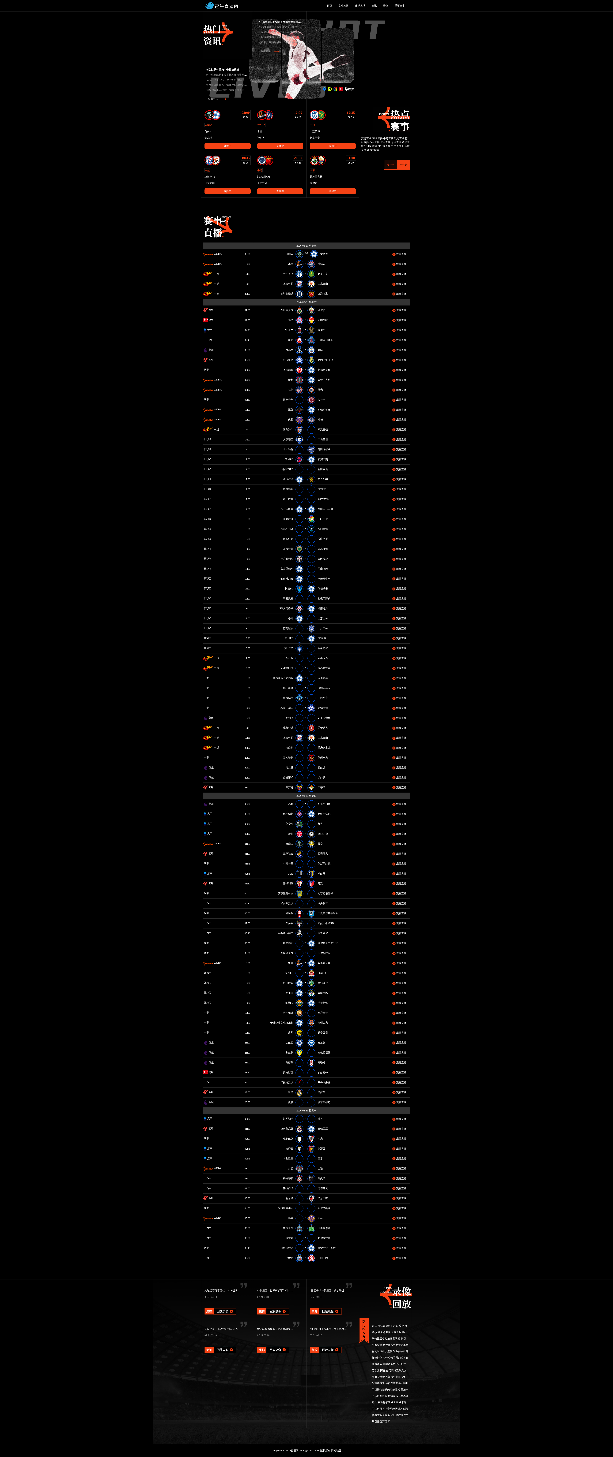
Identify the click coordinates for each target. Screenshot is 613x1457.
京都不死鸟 (286, 529)
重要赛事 (400, 5)
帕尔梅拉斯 (324, 1238)
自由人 (289, 254)
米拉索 (289, 1238)
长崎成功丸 (286, 489)
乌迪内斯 (323, 833)
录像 (385, 5)
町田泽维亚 (324, 449)
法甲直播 (385, 142)
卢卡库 (402, 1402)
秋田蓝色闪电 (325, 509)
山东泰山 (323, 283)
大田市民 (323, 992)
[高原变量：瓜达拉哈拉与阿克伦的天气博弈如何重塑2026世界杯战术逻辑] (220, 1345)
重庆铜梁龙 (324, 747)
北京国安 (323, 273)
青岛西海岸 (324, 668)
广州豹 (289, 1032)
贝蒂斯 (321, 787)
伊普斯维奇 (324, 1102)
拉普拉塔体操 (325, 893)
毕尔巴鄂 (323, 1198)
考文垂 (289, 767)
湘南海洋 (323, 608)
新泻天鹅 (323, 459)
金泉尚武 (323, 648)
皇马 (290, 1092)
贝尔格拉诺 (324, 953)
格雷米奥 (288, 1228)
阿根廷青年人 (285, 1208)
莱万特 (289, 787)
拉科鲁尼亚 (286, 1128)
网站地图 (336, 1450)
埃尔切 (321, 310)
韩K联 (212, 638)
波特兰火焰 (324, 379)
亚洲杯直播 (370, 146)
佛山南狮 (288, 688)
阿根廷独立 (286, 1248)
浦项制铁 (323, 1002)
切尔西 (289, 1042)
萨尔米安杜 (324, 370)
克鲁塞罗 (323, 933)
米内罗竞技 (286, 903)
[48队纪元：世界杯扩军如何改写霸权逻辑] (273, 1307)
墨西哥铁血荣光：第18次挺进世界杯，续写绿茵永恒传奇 (238, 85)
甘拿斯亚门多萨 (327, 1248)
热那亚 (321, 1148)
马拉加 (321, 1092)
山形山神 (323, 618)
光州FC (289, 973)
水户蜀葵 (288, 449)
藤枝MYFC (324, 499)
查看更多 (266, 51)
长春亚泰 (323, 1032)
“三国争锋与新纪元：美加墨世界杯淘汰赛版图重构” (288, 22)
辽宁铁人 (323, 727)
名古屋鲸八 (286, 568)
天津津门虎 (286, 668)
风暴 (290, 1218)
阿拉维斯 (288, 359)
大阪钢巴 (288, 439)
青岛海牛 (288, 429)
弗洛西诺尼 (324, 813)
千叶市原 (323, 519)
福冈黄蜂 (323, 529)
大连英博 (288, 273)
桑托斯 (321, 1178)
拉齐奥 (289, 1148)
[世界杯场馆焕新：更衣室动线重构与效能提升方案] (273, 1345)
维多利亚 (323, 903)
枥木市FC (287, 469)
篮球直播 (360, 5)
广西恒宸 (323, 698)
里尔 (290, 340)
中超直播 (388, 138)
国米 (320, 1158)
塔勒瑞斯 (288, 943)
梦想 (290, 379)
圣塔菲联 (288, 370)
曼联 (290, 1102)
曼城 (320, 350)
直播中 (227, 146)
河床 (320, 1138)
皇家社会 (288, 853)
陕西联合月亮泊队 (283, 678)
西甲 (211, 310)
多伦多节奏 (324, 409)
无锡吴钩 (323, 708)
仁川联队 (288, 983)
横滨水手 (323, 538)
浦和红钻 (288, 538)
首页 (329, 5)
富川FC (289, 638)
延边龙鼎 (323, 678)
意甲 (209, 330)
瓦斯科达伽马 (285, 933)
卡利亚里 (288, 1158)
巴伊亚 (289, 1257)
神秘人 (321, 263)
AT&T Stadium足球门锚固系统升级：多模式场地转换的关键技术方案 (244, 90)
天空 (320, 843)
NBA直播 (377, 138)
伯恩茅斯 (288, 777)
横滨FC (289, 588)
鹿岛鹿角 (323, 549)
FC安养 (322, 638)
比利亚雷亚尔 (325, 359)
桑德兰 (289, 1062)
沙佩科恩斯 (324, 1228)
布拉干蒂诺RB (326, 923)
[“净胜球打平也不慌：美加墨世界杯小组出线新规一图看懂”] (326, 1345)
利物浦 (289, 717)
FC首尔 (322, 973)
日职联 (212, 439)
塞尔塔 (289, 1198)
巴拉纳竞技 (286, 1082)
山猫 (320, 1168)
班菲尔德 (288, 1138)
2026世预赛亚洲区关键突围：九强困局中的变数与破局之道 (292, 27)
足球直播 (343, 5)
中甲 (211, 678)
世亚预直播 (384, 146)
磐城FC (289, 459)
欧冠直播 (399, 138)
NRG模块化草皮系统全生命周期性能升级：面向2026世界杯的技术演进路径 (301, 32)
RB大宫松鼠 (286, 608)
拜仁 (290, 320)
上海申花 (288, 283)
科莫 (320, 1118)
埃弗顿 (321, 777)
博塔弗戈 (323, 1188)
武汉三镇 (323, 429)
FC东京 (322, 489)
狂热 (290, 389)
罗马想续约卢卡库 (388, 1402)
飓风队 (289, 913)
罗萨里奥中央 (285, 893)
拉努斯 (321, 399)
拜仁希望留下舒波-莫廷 (391, 1325)
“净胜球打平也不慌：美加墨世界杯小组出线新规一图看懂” (343, 1329)
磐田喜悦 (323, 469)
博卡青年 (288, 399)
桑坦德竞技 (286, 310)
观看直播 (401, 254)
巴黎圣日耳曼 (325, 340)
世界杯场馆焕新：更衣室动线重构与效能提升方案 (285, 1329)
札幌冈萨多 (324, 598)
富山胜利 (288, 499)
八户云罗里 (286, 509)
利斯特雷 (288, 863)
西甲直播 (374, 142)
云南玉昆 (323, 658)
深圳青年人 (324, 688)
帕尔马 (321, 873)
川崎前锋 (288, 519)
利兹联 (289, 1052)
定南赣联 (288, 757)
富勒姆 (321, 1062)
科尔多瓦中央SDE (328, 943)
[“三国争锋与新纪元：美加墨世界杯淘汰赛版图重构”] (326, 1307)
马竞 (320, 883)
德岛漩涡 (288, 628)
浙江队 (289, 658)
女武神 (324, 254)
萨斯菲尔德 (324, 863)
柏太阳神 (323, 479)
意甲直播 (396, 142)
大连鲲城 (288, 1012)
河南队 (289, 747)
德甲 (211, 320)
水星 (290, 263)
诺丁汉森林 (324, 717)
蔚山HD (288, 648)
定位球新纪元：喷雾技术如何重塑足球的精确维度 (234, 74)
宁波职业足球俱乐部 (281, 1022)
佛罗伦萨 (288, 813)
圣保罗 (289, 923)
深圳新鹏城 (286, 293)
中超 (216, 273)
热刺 (290, 804)
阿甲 (211, 369)
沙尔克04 (323, 1072)
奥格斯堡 (288, 1072)
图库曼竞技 (286, 953)
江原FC (289, 1002)
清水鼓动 (288, 479)
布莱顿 (321, 1042)
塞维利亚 (288, 883)
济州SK (289, 992)
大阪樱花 (323, 558)
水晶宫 (289, 350)
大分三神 (323, 628)
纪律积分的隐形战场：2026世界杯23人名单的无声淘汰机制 (292, 42)
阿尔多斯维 (324, 1208)
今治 (290, 618)
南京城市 (288, 698)
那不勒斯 (288, 1118)
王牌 (290, 409)
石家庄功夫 (286, 708)
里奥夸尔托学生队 (328, 913)
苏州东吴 (323, 757)
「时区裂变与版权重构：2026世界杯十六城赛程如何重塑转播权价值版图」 (301, 37)
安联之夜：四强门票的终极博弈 (224, 79)
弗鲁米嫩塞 (324, 1082)
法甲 (210, 340)
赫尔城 (321, 767)
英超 (211, 349)
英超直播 (366, 138)
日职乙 (212, 459)
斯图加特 (323, 320)
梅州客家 (323, 1022)
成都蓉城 (288, 727)
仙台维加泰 (286, 578)
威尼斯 (321, 330)
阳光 (320, 389)
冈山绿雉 (323, 568)
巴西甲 (212, 903)
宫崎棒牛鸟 (324, 578)
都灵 (320, 823)
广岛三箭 (323, 439)
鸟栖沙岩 (323, 588)
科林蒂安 (288, 1178)
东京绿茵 (288, 549)
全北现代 (323, 983)
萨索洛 (289, 823)
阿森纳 (384, 1370)
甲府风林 (288, 598)
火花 (290, 419)
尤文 (290, 873)
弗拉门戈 (288, 1188)
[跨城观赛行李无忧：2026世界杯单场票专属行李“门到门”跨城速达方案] (220, 1307)
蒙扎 (290, 833)
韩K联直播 (373, 150)
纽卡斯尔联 (324, 804)
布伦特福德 (324, 1052)
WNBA (217, 253)
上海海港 (323, 293)
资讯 (374, 5)
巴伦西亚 (323, 1128)
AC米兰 (288, 330)
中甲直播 (396, 146)
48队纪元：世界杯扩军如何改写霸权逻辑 (280, 1290)
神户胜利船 (286, 558)
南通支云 (323, 1012)
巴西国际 (323, 1257)
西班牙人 (323, 853)
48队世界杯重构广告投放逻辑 (222, 69)
